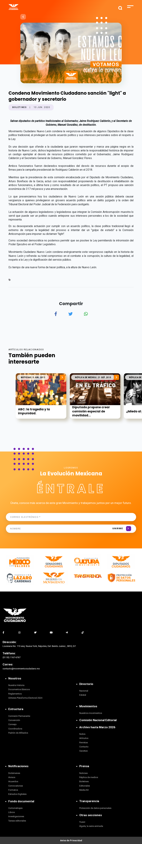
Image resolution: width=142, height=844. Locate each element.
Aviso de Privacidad (71, 840)
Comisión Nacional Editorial (98, 720)
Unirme (117, 528)
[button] (138, 396)
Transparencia (89, 801)
